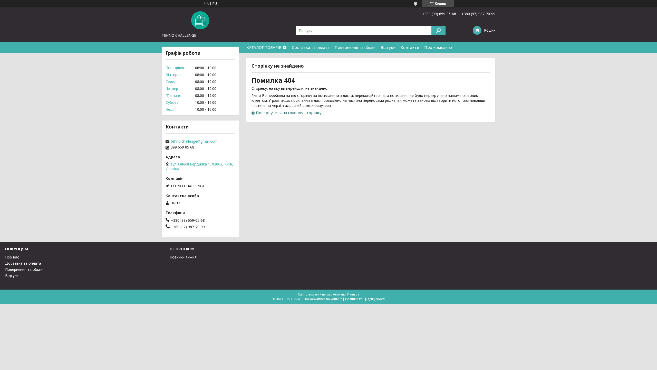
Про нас (12, 257)
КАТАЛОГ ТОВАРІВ (264, 47)
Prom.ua (353, 294)
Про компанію (438, 47)
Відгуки (388, 47)
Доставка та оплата (311, 47)
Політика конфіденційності (365, 299)
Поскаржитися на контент (323, 299)
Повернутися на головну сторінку (289, 112)
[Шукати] (438, 30)
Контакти (410, 47)
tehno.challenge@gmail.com (194, 141)
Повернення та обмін (355, 47)
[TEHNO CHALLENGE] (200, 20)
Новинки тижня (183, 257)
